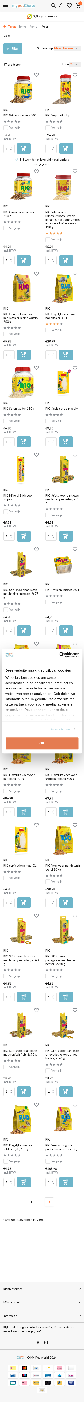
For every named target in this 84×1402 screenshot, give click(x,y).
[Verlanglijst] (69, 5)
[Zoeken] (53, 5)
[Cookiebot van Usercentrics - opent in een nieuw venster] (60, 655)
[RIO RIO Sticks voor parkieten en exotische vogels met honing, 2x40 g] (63, 1025)
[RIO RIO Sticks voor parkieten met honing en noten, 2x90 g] (63, 469)
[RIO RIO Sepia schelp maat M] (63, 382)
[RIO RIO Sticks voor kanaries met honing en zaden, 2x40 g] (21, 930)
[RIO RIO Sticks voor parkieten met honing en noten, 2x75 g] (21, 564)
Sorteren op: (45, 48)
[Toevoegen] (24, 148)
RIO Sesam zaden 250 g (18, 408)
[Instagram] (46, 1342)
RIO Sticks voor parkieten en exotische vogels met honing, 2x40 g (62, 1054)
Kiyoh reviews (48, 16)
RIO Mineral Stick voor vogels (18, 497)
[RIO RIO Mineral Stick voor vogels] (21, 469)
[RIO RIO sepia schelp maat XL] (21, 840)
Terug (11, 26)
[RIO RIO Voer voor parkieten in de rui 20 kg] (63, 840)
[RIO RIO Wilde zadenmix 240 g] (21, 89)
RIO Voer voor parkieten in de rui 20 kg (63, 867)
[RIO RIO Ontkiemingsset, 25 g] (63, 564)
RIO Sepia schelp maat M (61, 408)
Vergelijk (14, 127)
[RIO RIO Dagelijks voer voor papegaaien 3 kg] (63, 288)
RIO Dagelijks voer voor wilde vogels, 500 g (19, 1147)
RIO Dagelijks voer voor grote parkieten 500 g (61, 776)
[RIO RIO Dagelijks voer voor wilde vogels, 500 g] (21, 1119)
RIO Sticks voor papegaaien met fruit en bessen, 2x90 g (60, 960)
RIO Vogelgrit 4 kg (57, 115)
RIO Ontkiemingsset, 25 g (62, 590)
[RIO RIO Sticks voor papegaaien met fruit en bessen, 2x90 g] (63, 930)
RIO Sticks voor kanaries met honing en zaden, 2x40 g (21, 960)
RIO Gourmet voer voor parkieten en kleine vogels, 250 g (20, 317)
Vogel (34, 26)
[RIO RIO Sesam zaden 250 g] (21, 382)
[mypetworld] (23, 5)
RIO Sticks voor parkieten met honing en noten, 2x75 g (20, 593)
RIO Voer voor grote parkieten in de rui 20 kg (61, 1147)
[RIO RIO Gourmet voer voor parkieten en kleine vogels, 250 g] (21, 288)
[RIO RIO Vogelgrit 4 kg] (63, 89)
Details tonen (59, 729)
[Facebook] (38, 1342)
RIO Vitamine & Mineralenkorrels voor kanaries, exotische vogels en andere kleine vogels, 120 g (62, 219)
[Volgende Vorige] (49, 1201)
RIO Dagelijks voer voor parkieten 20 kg (19, 776)
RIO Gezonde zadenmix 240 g (18, 214)
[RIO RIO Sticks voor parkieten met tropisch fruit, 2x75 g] (21, 1025)
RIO (6, 110)
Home (22, 26)
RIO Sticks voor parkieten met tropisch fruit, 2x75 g (20, 1052)
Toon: (65, 64)
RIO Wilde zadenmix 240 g (20, 115)
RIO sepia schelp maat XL (19, 865)
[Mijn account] (61, 5)
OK (42, 743)
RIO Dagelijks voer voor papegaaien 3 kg (61, 316)
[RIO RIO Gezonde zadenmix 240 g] (21, 186)
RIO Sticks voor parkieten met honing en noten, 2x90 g (62, 499)
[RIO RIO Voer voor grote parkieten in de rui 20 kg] (63, 1119)
